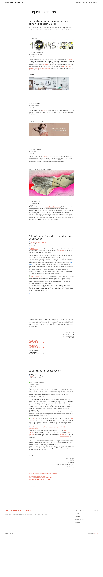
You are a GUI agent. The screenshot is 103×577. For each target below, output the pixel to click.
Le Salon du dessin (47, 156)
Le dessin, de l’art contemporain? (46, 370)
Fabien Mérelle (60, 250)
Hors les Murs (46, 64)
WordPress (96, 533)
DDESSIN (44, 110)
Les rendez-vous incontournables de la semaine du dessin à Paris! (49, 22)
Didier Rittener (35, 448)
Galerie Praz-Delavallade (40, 242)
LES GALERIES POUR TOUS (14, 2)
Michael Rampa (64, 434)
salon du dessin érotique (53, 207)
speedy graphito (64, 436)
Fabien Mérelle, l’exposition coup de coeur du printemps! (50, 237)
